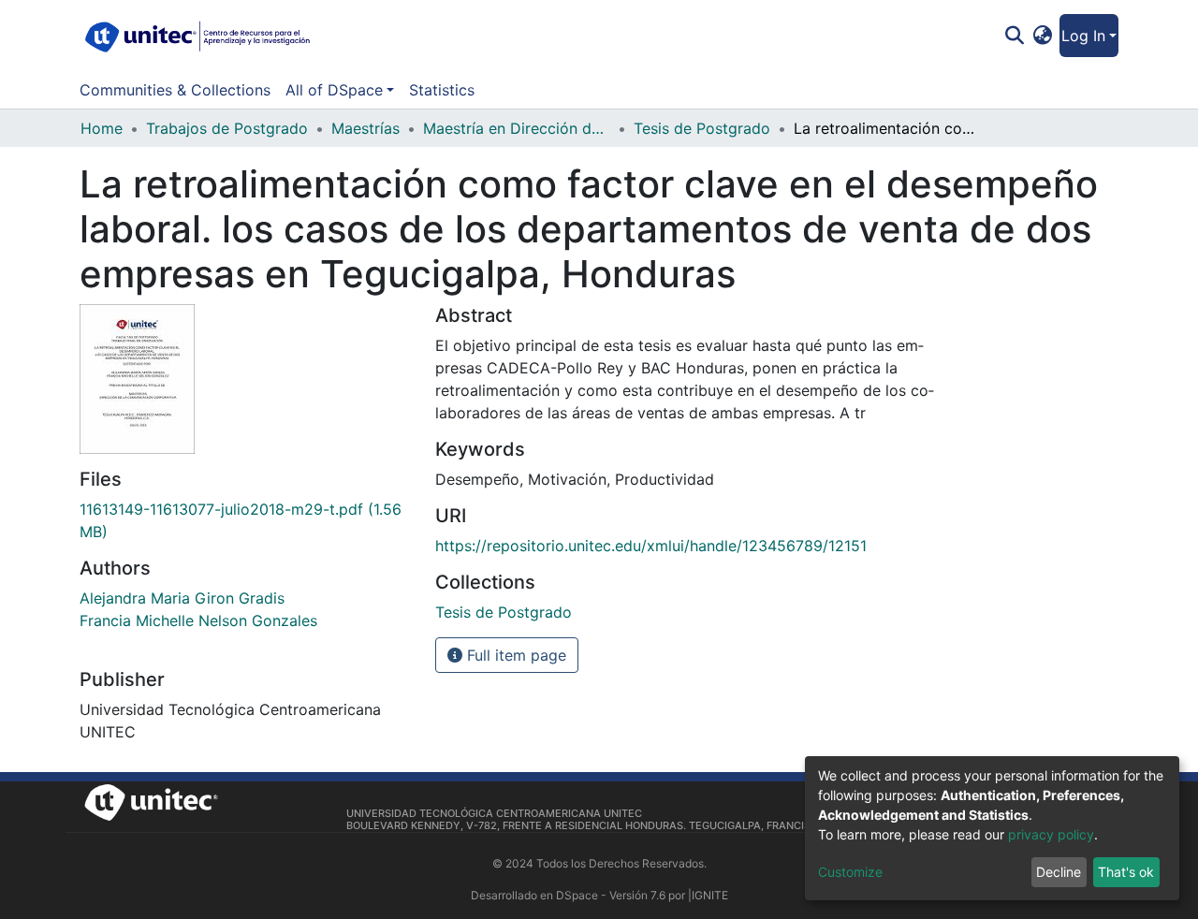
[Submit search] (1014, 35)
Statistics (442, 89)
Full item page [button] (514, 655)
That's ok (1126, 872)
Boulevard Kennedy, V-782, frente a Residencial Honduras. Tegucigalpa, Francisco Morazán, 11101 (629, 825)
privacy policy (1051, 834)
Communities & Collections (175, 89)
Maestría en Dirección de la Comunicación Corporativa (516, 128)
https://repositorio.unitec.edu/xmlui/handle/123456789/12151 (651, 545)
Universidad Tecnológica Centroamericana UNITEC (494, 813)
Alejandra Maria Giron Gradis (182, 598)
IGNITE (710, 895)
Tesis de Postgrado (702, 128)
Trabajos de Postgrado (227, 128)
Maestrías (365, 128)
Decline (1058, 872)
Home (101, 128)
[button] (1043, 35)
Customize (850, 872)
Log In (1083, 35)
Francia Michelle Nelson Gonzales (198, 620)
